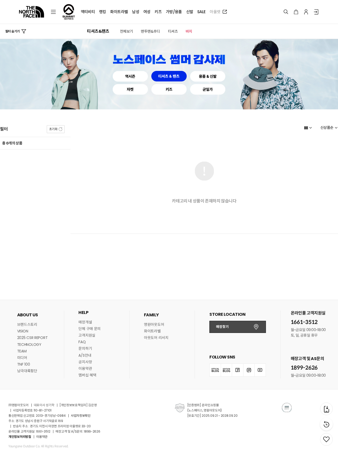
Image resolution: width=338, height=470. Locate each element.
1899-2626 (304, 368)
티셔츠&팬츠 (98, 31)
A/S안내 (84, 355)
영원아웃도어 (154, 324)
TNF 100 (23, 364)
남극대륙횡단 (27, 371)
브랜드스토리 (27, 324)
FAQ (82, 342)
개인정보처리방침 (19, 436)
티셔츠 (173, 31)
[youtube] (260, 370)
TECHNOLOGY (29, 344)
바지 (189, 31)
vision (22, 331)
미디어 (22, 357)
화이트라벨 (152, 331)
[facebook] (237, 370)
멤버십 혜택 (87, 375)
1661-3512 (304, 322)
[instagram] (248, 370)
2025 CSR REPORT (32, 337)
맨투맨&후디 (150, 31)
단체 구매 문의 (89, 328)
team (22, 351)
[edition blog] (226, 370)
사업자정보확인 (81, 415)
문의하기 (85, 348)
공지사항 (85, 362)
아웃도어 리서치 (156, 337)
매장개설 (85, 322)
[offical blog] (215, 370)
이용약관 (85, 368)
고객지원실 (86, 335)
